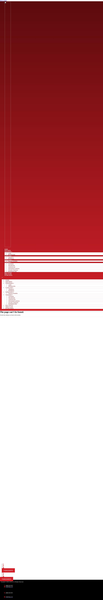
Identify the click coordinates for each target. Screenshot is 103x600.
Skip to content (3, 0)
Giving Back (8, 275)
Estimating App (12, 271)
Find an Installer (12, 261)
